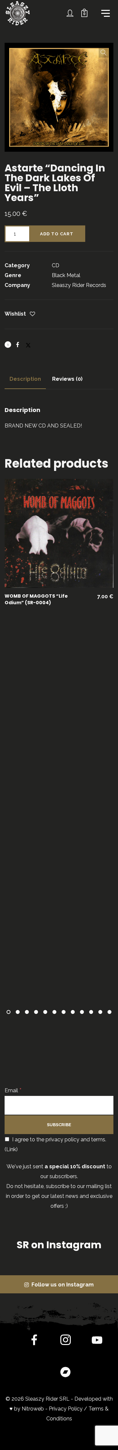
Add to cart (56, 233)
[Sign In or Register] (70, 13)
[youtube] (97, 1345)
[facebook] (34, 1341)
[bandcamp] (65, 1373)
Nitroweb (33, 1409)
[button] (103, 53)
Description (25, 379)
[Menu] (105, 13)
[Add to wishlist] (32, 314)
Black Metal (66, 275)
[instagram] (65, 1341)
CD (55, 265)
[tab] (25, 379)
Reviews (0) (67, 379)
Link (11, 1149)
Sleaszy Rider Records (79, 285)
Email (13, 1090)
